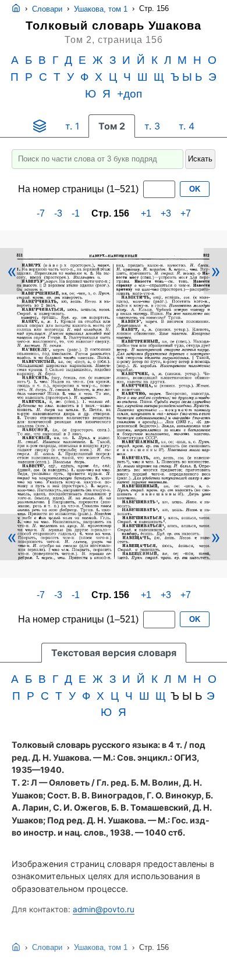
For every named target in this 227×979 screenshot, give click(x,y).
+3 (166, 213)
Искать (200, 158)
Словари (47, 9)
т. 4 (186, 126)
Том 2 (111, 126)
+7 (185, 213)
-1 (76, 213)
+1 (146, 213)
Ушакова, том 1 (101, 9)
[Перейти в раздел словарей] (39, 126)
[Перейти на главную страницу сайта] (16, 9)
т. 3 (152, 126)
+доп (129, 94)
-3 (58, 213)
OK (194, 189)
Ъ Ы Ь (186, 77)
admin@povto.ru (103, 909)
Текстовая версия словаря (113, 652)
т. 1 (72, 126)
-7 (41, 213)
